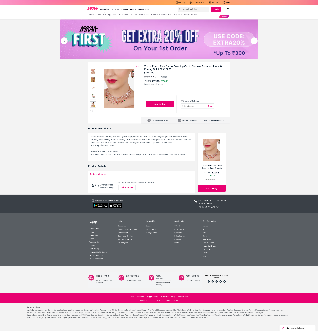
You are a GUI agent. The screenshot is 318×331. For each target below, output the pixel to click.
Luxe (204, 256)
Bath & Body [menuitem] (124, 14)
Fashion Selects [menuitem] (190, 14)
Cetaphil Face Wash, (121, 315)
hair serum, (48, 310)
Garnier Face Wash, (187, 315)
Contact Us (122, 226)
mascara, (259, 310)
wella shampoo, (230, 312)
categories (104, 9)
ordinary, (206, 310)
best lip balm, (96, 315)
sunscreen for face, (103, 312)
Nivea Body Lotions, (272, 315)
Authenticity (93, 235)
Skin (204, 229)
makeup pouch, (200, 312)
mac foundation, (168, 312)
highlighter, (38, 310)
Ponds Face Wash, (240, 315)
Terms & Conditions (137, 296)
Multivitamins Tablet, (152, 315)
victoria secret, (130, 310)
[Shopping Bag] (227, 9)
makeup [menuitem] (92, 14)
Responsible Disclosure (98, 252)
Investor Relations (96, 255)
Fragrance (206, 249)
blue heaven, (72, 315)
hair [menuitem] (104, 14)
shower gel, (89, 312)
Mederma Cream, (137, 315)
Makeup (206, 226)
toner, (213, 310)
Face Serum (204, 317)
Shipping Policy (152, 296)
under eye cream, (66, 312)
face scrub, (107, 315)
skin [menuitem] (99, 14)
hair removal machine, (151, 312)
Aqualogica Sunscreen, (71, 317)
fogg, (49, 312)
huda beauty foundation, (247, 312)
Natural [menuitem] (134, 14)
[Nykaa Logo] (92, 8)
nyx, (44, 315)
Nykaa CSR (93, 245)
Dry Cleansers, (193, 317)
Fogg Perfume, (109, 317)
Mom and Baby (208, 243)
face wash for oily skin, (192, 310)
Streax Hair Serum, (255, 315)
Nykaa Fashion (129, 9)
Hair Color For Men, (178, 317)
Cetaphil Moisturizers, (223, 315)
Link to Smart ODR (96, 259)
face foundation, (135, 312)
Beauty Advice (143, 9)
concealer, (58, 310)
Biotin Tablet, (56, 317)
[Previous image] (91, 111)
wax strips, (79, 312)
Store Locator (123, 233)
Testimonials (94, 242)
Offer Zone (178, 226)
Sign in (216, 9)
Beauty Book (150, 226)
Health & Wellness (209, 246)
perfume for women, (97, 310)
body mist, (219, 312)
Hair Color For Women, (205, 315)
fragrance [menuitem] (178, 14)
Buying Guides (151, 233)
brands (113, 9)
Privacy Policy (183, 296)
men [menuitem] (170, 14)
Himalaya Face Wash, (170, 315)
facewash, (37, 315)
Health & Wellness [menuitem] (159, 14)
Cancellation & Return (125, 236)
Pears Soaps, (164, 317)
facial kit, (110, 310)
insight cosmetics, (119, 312)
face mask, (68, 310)
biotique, (76, 310)
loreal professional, (271, 310)
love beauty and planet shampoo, (151, 310)
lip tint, (55, 312)
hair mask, (177, 310)
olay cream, (42, 312)
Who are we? (94, 229)
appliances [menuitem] (113, 14)
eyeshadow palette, (225, 310)
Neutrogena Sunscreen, (149, 317)
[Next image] (95, 111)
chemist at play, (248, 310)
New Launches (179, 229)
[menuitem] (224, 16)
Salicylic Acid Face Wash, (92, 317)
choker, (178, 312)
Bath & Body (207, 236)
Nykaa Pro (178, 239)
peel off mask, (84, 315)
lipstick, (30, 310)
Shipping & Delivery (125, 239)
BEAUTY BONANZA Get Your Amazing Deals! (109, 2)
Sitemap (177, 243)
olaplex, (210, 312)
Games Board (151, 229)
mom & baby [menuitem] (144, 14)
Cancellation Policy (168, 296)
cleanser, (237, 310)
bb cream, (119, 310)
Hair (204, 233)
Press (91, 239)
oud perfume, (188, 312)
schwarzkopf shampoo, (56, 315)
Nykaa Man (178, 233)
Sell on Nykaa (123, 243)
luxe (119, 9)
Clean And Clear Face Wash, (127, 317)
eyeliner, (169, 310)
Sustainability (94, 249)
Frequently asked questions (128, 229)
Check (210, 106)
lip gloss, (85, 310)
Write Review (126, 187)
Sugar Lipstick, (45, 317)
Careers (92, 232)
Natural (205, 253)
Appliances (207, 239)
